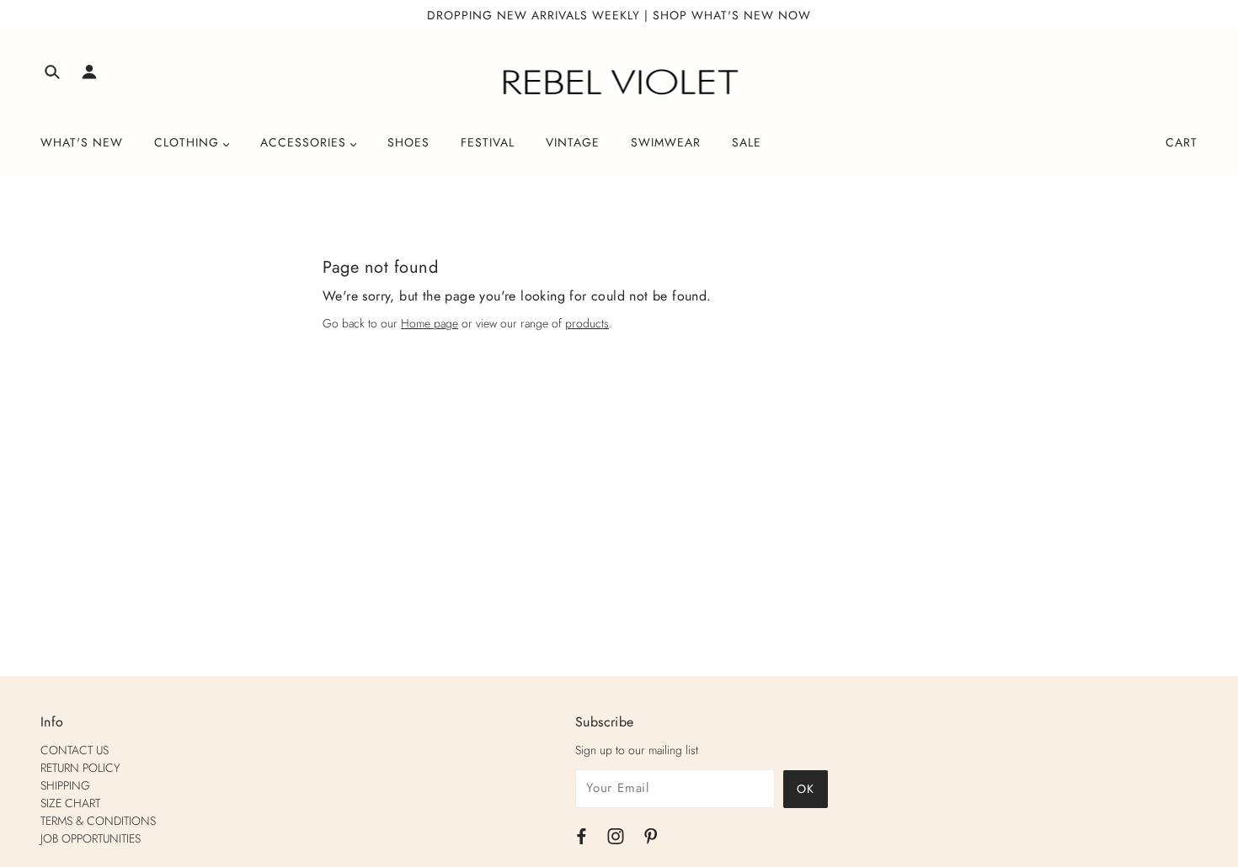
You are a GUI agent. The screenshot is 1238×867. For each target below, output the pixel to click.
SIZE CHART (70, 803)
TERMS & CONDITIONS (98, 820)
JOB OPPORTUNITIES (90, 838)
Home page (429, 323)
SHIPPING (65, 785)
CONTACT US (74, 750)
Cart (1182, 142)
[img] (52, 74)
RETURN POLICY (80, 767)
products (587, 323)
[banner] (619, 82)
